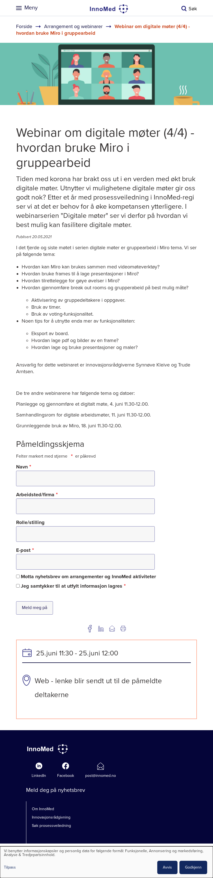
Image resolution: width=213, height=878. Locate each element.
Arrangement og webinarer (73, 26)
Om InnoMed (43, 809)
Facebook (65, 775)
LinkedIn (39, 775)
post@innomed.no (100, 775)
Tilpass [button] (10, 867)
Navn (22, 466)
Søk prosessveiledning (51, 825)
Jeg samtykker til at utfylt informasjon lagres (71, 586)
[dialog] (106, 862)
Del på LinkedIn (100, 628)
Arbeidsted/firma (35, 494)
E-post (23, 550)
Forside (24, 26)
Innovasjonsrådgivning (51, 817)
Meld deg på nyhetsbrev (55, 790)
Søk (193, 9)
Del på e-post (112, 628)
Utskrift (123, 628)
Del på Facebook (89, 628)
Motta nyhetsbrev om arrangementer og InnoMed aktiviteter (88, 576)
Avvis (167, 867)
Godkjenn (193, 867)
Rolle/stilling (30, 522)
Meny (31, 7)
